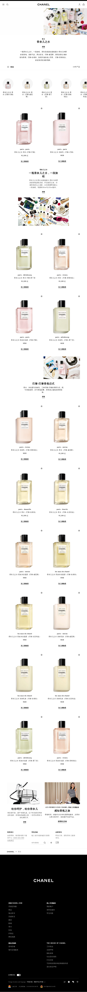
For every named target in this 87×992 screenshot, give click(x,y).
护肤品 (10, 933)
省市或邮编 (35, 842)
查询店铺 (11, 946)
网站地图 (11, 937)
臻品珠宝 (11, 913)
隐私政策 (50, 953)
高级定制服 (12, 906)
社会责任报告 (52, 956)
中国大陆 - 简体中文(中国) (35, 982)
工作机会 (50, 946)
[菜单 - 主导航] (3, 4)
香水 (19, 852)
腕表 (10, 920)
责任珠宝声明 (52, 967)
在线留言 (10, 840)
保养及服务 (51, 910)
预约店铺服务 (13, 950)
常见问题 (50, 913)
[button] (8, 86)
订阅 (57, 842)
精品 (10, 910)
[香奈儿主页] (10, 852)
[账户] (79, 4)
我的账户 (50, 906)
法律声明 (50, 950)
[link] (51, 843)
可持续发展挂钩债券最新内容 (57, 963)
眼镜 (10, 923)
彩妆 (10, 930)
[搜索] (7, 4)
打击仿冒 (50, 960)
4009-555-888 (18, 838)
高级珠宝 (11, 916)
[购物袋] (84, 4)
